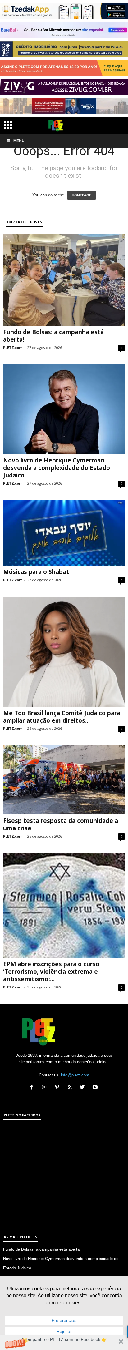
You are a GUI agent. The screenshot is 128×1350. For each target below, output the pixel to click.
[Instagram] (45, 1087)
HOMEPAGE (81, 195)
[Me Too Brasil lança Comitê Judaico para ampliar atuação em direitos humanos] (64, 652)
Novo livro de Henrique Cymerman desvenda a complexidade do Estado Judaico (56, 467)
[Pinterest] (58, 1087)
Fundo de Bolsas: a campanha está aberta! (53, 336)
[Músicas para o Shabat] (64, 533)
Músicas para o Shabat (36, 572)
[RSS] (71, 1087)
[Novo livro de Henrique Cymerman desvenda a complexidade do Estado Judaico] (64, 409)
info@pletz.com (75, 1075)
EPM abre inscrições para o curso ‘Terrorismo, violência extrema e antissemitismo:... (51, 971)
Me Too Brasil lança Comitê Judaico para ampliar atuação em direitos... (61, 716)
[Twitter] (83, 1087)
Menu (19, 141)
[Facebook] (32, 1087)
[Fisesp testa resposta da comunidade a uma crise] (64, 779)
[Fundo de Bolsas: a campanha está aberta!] (64, 280)
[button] (64, 1342)
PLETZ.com (12, 347)
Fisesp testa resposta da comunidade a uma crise (60, 824)
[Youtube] (96, 1087)
